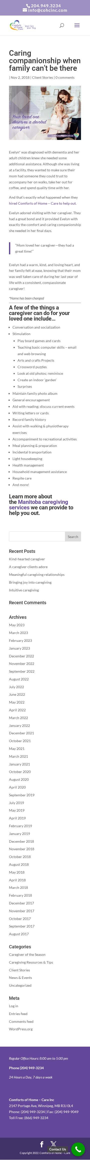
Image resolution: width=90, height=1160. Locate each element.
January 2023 (19, 648)
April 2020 (17, 787)
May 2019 (16, 810)
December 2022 (21, 656)
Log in (13, 1006)
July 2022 (16, 687)
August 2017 (19, 934)
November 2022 (21, 663)
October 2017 (20, 918)
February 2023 (20, 640)
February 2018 (20, 895)
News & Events (20, 977)
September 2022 (21, 671)
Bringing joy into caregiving (30, 582)
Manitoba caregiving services (38, 505)
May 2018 (16, 872)
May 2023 (16, 625)
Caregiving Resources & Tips (31, 962)
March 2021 (18, 756)
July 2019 (16, 803)
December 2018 (21, 841)
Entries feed (18, 1014)
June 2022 (17, 694)
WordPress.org (20, 1029)
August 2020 (19, 779)
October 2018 (20, 857)
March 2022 (18, 718)
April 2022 (17, 710)
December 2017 (21, 903)
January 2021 (19, 764)
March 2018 (18, 887)
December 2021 (21, 733)
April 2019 (17, 818)
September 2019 (21, 795)
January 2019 (19, 833)
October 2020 (20, 771)
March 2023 (18, 633)
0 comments (65, 77)
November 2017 (21, 911)
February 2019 (20, 826)
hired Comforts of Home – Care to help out (42, 203)
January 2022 (19, 725)
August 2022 (19, 679)
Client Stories (42, 77)
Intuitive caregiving (24, 590)
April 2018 (17, 880)
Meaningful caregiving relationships (36, 574)
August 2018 (19, 864)
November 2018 (21, 849)
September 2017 (21, 926)
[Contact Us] (78, 1149)
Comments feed (21, 1021)
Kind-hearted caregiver (27, 559)
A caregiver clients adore (28, 567)
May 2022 (16, 702)
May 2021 (16, 748)
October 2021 (20, 741)
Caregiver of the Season (27, 954)
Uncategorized (20, 985)
